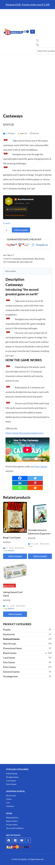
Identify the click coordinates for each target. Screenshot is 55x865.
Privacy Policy (12, 825)
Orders (9, 799)
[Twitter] (35, 478)
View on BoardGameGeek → (15, 215)
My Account (11, 795)
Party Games (41, 466)
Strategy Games (12, 777)
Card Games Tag (13, 262)
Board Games (9, 653)
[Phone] (28, 840)
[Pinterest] (35, 483)
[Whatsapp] (20, 488)
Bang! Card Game (11, 537)
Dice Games (9, 662)
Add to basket (21, 230)
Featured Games (28, 259)
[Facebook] (20, 478)
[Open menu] (32, 32)
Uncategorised (10, 676)
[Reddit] (35, 488)
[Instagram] (15, 840)
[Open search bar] (37, 40)
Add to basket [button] (15, 556)
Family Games (11, 773)
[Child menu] (45, 653)
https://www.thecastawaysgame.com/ (25, 433)
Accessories (9, 634)
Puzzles (7, 629)
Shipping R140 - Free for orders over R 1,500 (28, 4)
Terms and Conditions (15, 828)
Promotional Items (12, 648)
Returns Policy (12, 821)
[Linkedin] (20, 483)
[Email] (21, 840)
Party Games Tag (26, 262)
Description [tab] (10, 271)
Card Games (16, 259)
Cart (8, 803)
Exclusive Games (11, 671)
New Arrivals (40, 259)
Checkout (10, 806)
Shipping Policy (12, 817)
